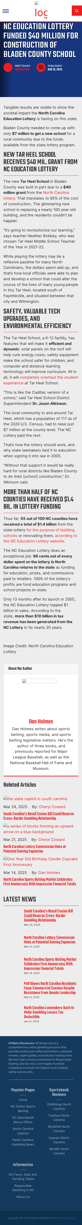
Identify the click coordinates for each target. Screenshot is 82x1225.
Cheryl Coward (52, 806)
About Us (23, 1197)
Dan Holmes (22, 69)
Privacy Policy (66, 1218)
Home (23, 1100)
